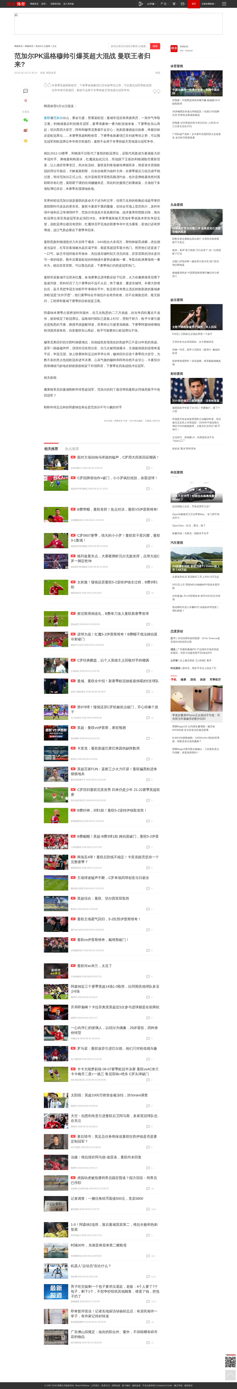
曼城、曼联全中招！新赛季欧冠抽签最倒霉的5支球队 (118, 681)
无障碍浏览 (55, 4)
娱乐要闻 (177, 300)
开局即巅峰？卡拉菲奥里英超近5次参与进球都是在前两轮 (115, 1007)
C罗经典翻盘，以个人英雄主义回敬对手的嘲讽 (113, 660)
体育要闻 (177, 66)
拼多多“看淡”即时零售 (184, 448)
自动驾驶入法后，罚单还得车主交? (191, 506)
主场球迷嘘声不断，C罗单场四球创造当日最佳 (113, 878)
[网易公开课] (152, 3)
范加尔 (58, 118)
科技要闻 (177, 472)
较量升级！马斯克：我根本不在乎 (190, 533)
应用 (43, 4)
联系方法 (105, 1385)
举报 (157, 73)
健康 (183, 679)
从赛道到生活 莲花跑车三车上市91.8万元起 (195, 576)
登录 (194, 4)
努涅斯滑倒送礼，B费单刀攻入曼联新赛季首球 (113, 613)
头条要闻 (177, 204)
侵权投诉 (188, 1385)
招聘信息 (116, 1385)
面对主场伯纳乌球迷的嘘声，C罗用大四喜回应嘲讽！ (118, 457)
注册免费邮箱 (208, 4)
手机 (173, 679)
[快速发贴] (25, 91)
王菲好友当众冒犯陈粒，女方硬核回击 (193, 341)
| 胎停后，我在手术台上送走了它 (193, 668)
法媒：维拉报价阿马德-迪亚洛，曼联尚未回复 (106, 1157)
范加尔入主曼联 (43, 46)
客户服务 (126, 1385)
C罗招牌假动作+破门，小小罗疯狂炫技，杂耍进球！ (117, 478)
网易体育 (29, 46)
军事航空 (215, 679)
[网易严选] (164, 3)
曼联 (47, 118)
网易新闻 (184, 46)
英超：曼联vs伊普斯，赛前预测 (101, 728)
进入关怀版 (68, 4)
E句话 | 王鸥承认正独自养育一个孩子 (192, 334)
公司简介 (95, 1385)
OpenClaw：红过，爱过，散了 (189, 525)
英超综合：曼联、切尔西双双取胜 (103, 898)
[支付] (174, 3)
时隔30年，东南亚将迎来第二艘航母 (99, 1245)
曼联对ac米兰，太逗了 (94, 966)
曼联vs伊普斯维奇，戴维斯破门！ (103, 940)
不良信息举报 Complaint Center (157, 1385)
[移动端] (141, 3)
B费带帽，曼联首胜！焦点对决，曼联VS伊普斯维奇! (117, 509)
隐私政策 (136, 1385)
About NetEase (82, 1385)
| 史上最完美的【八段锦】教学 (191, 660)
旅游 (203, 679)
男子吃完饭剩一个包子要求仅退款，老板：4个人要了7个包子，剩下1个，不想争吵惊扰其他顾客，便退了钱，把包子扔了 (115, 1291)
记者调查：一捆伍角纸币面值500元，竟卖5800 (107, 1198)
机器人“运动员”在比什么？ (91, 1266)
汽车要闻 (177, 542)
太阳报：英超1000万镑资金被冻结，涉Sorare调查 (109, 1095)
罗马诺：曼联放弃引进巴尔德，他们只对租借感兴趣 (117, 1048)
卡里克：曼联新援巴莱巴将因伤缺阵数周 (108, 748)
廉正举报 (178, 1385)
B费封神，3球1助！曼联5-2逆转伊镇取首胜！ (112, 810)
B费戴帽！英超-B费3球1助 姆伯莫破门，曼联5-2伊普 (118, 836)
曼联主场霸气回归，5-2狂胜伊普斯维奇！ (109, 919)
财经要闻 (177, 373)
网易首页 (34, 4)
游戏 (193, 679)
